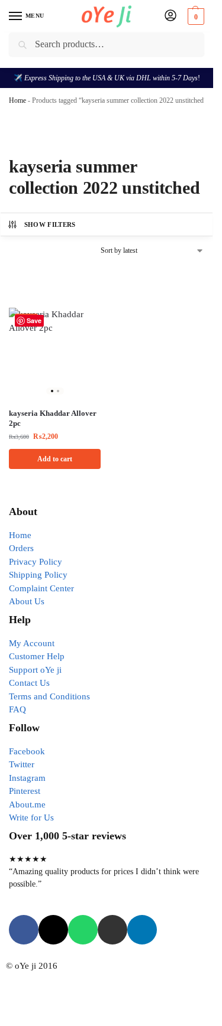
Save (34, 320)
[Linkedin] (142, 929)
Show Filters (50, 224)
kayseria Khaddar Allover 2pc (52, 418)
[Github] (112, 929)
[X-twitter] (53, 929)
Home (17, 100)
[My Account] (170, 16)
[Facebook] (23, 929)
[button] (194, 16)
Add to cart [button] (54, 459)
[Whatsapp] (83, 929)
